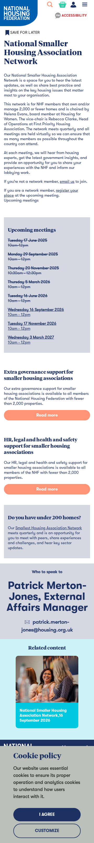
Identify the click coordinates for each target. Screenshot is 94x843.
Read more (47, 415)
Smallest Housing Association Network (48, 528)
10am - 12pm (19, 314)
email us (67, 181)
